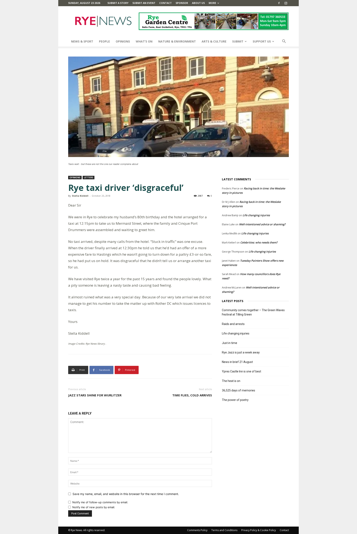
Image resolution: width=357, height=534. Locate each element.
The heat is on (231, 381)
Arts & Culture (214, 41)
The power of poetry (235, 400)
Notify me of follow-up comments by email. (100, 502)
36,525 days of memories (238, 390)
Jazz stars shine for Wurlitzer (94, 395)
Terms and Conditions (224, 530)
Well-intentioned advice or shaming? (262, 224)
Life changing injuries (256, 215)
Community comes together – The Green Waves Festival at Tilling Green (253, 312)
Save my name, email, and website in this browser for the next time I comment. (126, 494)
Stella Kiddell (80, 195)
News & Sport (82, 41)
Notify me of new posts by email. (93, 507)
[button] (284, 42)
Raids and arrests (233, 324)
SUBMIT (237, 41)
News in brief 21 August (237, 362)
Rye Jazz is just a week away (241, 352)
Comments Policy (197, 530)
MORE (212, 3)
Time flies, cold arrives (192, 395)
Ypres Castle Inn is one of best (241, 371)
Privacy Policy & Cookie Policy (258, 530)
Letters (88, 177)
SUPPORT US (262, 41)
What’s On (144, 41)
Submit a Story (118, 3)
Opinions (123, 41)
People (104, 41)
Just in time (229, 343)
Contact (165, 3)
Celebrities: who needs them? (258, 242)
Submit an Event (143, 3)
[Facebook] (279, 3)
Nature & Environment (177, 41)
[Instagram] (286, 3)
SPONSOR (182, 3)
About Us (198, 3)
